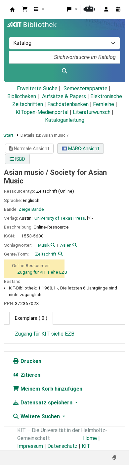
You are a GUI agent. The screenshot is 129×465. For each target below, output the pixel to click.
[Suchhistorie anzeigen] (118, 9)
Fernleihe (103, 104)
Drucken (30, 361)
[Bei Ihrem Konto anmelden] (106, 9)
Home (90, 438)
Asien (65, 245)
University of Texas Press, (60, 218)
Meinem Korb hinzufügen (50, 389)
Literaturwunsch (91, 112)
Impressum (30, 446)
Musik (44, 245)
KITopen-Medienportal (42, 112)
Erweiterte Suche (37, 88)
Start (8, 135)
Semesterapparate (86, 88)
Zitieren (29, 375)
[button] (24, 9)
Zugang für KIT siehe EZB (42, 272)
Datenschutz (62, 446)
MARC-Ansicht (83, 148)
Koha (12, 9)
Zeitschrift (45, 254)
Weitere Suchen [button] (40, 416)
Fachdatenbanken (68, 104)
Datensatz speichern (46, 402)
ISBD (19, 159)
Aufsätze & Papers (64, 96)
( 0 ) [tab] (31, 318)
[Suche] (64, 71)
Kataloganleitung (64, 120)
